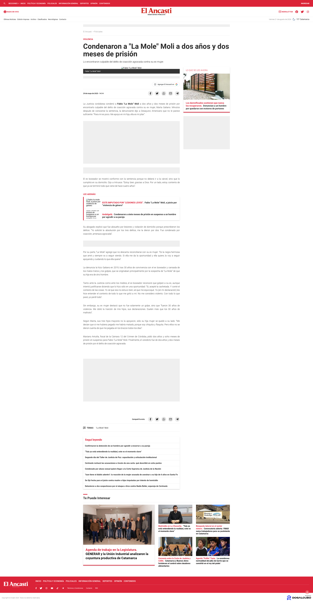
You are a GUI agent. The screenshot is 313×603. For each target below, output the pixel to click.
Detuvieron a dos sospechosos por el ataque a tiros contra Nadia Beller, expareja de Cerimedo (126, 486)
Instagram (46, 588)
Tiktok (57, 588)
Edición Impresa (23, 19)
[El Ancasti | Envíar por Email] (170, 93)
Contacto (62, 19)
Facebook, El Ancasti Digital (36, 588)
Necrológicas (53, 19)
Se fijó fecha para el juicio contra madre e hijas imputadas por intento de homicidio (121, 480)
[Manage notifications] (307, 592)
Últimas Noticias (10, 19)
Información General (68, 3)
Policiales (52, 3)
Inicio (23, 3)
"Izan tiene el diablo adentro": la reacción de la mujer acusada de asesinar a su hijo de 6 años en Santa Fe (131, 474)
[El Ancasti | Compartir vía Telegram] (177, 93)
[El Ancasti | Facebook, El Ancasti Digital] (296, 11)
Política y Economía (36, 3)
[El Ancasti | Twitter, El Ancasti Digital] (302, 11)
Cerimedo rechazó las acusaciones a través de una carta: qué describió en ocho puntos (123, 463)
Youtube (52, 588)
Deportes (84, 3)
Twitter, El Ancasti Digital (41, 588)
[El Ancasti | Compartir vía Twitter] (157, 93)
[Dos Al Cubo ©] (299, 599)
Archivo (33, 19)
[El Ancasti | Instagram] (307, 11)
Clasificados (42, 19)
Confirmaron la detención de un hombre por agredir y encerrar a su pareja (117, 446)
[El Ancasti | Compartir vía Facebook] (150, 93)
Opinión (93, 3)
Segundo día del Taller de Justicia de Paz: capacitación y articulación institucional (121, 457)
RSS (96, 588)
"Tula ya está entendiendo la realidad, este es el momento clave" (113, 451)
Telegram (63, 588)
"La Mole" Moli (102, 428)
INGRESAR (305, 3)
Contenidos (104, 3)
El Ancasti (87, 31)
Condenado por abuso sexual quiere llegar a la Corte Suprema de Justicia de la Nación (123, 469)
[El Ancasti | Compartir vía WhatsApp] (163, 93)
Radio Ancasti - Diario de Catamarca (11, 11)
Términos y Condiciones (75, 588)
